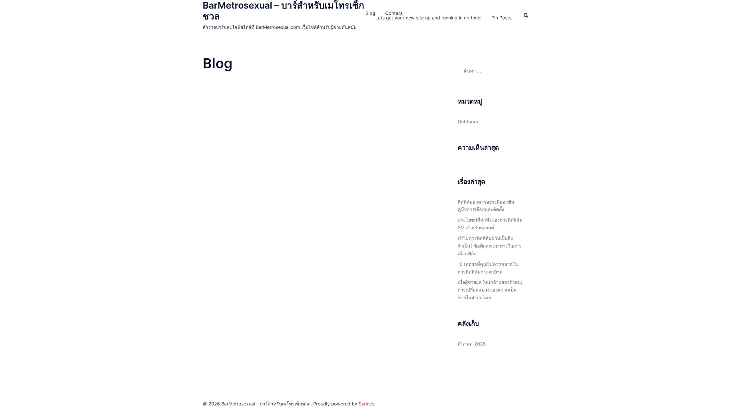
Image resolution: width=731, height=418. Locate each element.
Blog (370, 13)
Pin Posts (501, 18)
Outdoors (468, 121)
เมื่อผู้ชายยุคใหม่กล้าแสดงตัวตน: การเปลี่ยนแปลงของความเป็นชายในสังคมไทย (490, 289)
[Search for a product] (526, 15)
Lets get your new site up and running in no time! (428, 18)
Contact (394, 13)
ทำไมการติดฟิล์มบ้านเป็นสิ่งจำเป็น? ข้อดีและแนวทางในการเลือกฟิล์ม (489, 245)
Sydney (367, 404)
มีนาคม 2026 (472, 344)
